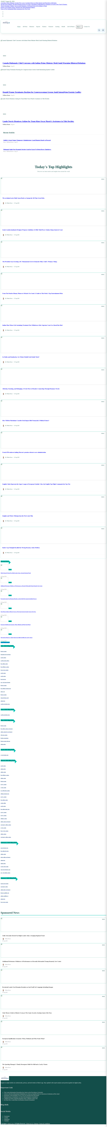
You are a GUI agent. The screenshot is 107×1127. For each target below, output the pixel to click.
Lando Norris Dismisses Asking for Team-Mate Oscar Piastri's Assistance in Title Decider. (38, 121)
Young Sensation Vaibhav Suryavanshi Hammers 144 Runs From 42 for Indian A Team (24, 6)
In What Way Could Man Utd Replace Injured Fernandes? (19, 1100)
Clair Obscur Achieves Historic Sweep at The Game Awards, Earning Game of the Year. (18, 611)
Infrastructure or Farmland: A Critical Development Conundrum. (21, 1097)
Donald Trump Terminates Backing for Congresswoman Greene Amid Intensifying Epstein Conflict (42, 92)
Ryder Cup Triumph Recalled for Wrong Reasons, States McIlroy (21, 547)
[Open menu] (103, 30)
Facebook (7, 1116)
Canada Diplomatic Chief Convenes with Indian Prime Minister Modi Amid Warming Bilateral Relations (44, 63)
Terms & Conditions (44, 1123)
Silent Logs (11, 1123)
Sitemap (36, 1123)
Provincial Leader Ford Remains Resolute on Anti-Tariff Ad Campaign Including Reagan (19, 598)
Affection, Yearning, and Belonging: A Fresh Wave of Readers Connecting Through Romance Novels (30, 389)
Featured (51, 26)
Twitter (6, 1117)
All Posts (25, 26)
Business (32, 26)
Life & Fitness (71, 26)
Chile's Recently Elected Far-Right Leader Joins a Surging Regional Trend (16, 572)
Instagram (7, 1119)
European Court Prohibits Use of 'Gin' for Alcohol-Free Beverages (21, 1095)
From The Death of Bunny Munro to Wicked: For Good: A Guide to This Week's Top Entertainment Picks (32, 293)
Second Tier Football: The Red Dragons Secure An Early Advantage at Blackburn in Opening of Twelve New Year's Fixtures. (34, 4)
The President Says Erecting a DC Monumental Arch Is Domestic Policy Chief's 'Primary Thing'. (29, 261)
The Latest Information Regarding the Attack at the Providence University (23, 1092)
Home (19, 26)
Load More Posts (5, 642)
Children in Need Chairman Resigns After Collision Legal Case (21, 1098)
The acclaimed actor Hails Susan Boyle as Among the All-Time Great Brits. (23, 198)
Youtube (6, 1120)
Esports (38, 26)
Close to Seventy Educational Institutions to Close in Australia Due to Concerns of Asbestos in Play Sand (31, 1094)
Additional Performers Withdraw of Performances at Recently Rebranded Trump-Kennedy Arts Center (21, 585)
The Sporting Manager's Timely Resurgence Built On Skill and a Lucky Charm (16, 637)
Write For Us (29, 1123)
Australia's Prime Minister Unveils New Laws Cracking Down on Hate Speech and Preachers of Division (28, 3)
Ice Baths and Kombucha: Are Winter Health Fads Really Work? (20, 357)
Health (63, 26)
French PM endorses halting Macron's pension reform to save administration (24, 452)
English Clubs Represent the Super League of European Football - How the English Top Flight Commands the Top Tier (36, 484)
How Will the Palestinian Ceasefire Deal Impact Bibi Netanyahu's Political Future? (25, 420)
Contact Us (87, 26)
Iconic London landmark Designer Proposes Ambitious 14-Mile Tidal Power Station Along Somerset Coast (32, 230)
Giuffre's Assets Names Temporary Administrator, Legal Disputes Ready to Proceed (27, 140)
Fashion (44, 26)
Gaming (57, 26)
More (78, 27)
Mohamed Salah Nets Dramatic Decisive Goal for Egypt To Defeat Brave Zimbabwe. (27, 149)
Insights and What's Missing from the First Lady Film (17, 516)
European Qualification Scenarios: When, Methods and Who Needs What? (16, 624)
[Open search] (99, 30)
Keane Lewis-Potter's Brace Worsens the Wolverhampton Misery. (18, 7)
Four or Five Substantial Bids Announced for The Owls (15, 9)
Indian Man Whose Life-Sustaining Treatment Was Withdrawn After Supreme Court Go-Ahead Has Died (32, 325)
